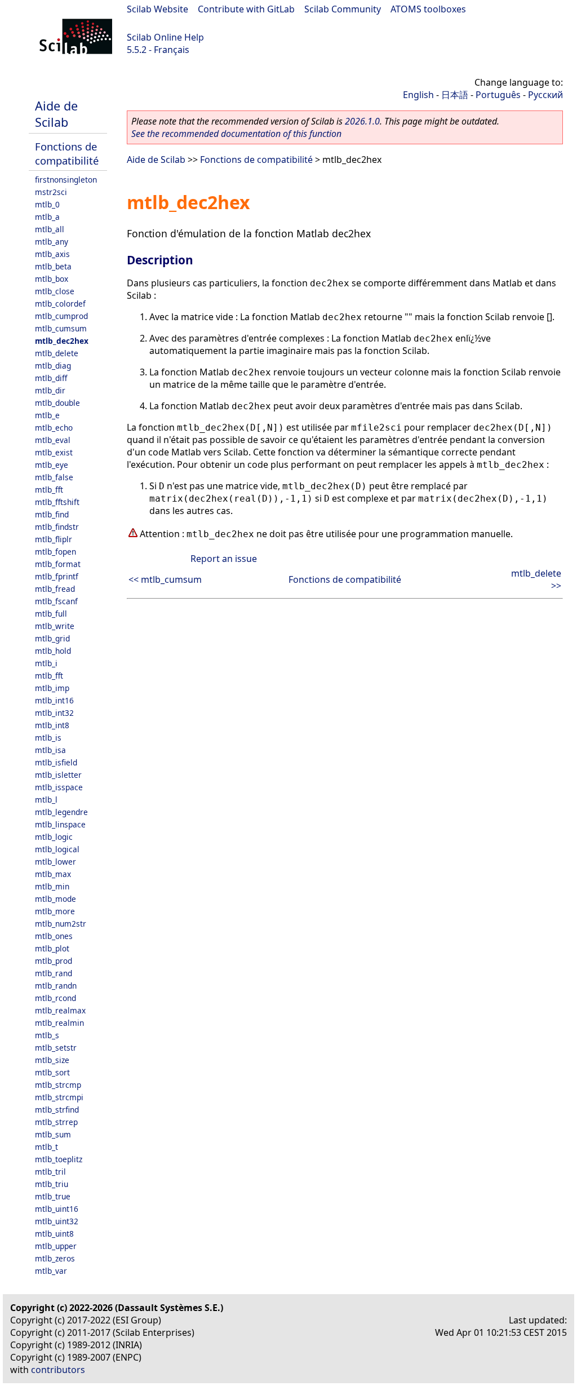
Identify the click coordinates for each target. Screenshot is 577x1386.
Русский (545, 94)
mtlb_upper (56, 1246)
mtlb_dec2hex (61, 340)
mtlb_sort (52, 1072)
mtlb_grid (52, 638)
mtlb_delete (56, 353)
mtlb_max (53, 874)
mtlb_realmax (60, 1010)
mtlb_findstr (57, 526)
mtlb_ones (54, 936)
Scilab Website (157, 9)
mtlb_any (51, 241)
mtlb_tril (50, 1171)
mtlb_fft (49, 489)
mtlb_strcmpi (59, 1097)
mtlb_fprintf (56, 576)
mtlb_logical (57, 849)
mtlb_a (47, 216)
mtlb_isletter (58, 774)
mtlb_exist (54, 452)
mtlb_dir (50, 390)
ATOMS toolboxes (428, 9)
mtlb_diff (51, 378)
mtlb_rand (53, 973)
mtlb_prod (53, 960)
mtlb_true (52, 1196)
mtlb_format (58, 564)
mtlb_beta (53, 266)
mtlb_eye (51, 464)
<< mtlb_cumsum (165, 579)
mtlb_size (52, 1060)
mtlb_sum (53, 1134)
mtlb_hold (53, 650)
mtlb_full (51, 613)
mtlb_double (57, 402)
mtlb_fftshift (57, 502)
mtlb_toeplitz (58, 1159)
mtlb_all (49, 229)
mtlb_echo (54, 427)
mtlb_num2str (60, 923)
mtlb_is (48, 737)
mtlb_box (51, 278)
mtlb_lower (55, 861)
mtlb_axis (52, 254)
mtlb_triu (51, 1184)
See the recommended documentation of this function (236, 133)
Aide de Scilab (56, 114)
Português (498, 94)
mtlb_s (47, 1035)
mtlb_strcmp (58, 1084)
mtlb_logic (54, 836)
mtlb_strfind (57, 1109)
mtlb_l (46, 799)
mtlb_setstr (56, 1047)
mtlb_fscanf (56, 601)
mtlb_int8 (52, 725)
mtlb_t (46, 1146)
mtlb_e (47, 415)
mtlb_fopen (55, 551)
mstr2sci (51, 192)
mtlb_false (54, 477)
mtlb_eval (52, 440)
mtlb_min (52, 886)
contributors (58, 1369)
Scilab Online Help (165, 37)
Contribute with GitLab (246, 9)
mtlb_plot (52, 948)
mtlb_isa (50, 750)
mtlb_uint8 (54, 1233)
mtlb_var (51, 1270)
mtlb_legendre (61, 812)
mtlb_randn (56, 985)
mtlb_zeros (55, 1258)
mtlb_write (54, 626)
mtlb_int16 (54, 700)
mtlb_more (55, 911)
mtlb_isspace (59, 787)
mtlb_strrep (56, 1122)
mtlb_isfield (56, 762)
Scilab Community (342, 9)
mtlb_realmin (59, 1022)
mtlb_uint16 (56, 1208)
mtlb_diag (53, 365)
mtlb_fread (55, 588)
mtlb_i (46, 663)
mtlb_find (52, 514)
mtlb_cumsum (61, 328)
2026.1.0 (362, 121)
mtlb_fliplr (53, 539)
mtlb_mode (55, 898)
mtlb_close (54, 291)
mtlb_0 (47, 204)
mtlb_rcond (55, 998)
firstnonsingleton (66, 179)
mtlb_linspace (60, 824)
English (418, 94)
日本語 (454, 94)
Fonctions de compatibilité (67, 153)
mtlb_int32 (54, 712)
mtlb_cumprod (61, 316)
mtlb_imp (52, 688)
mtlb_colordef (60, 303)
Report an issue (223, 558)
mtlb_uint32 (56, 1221)
